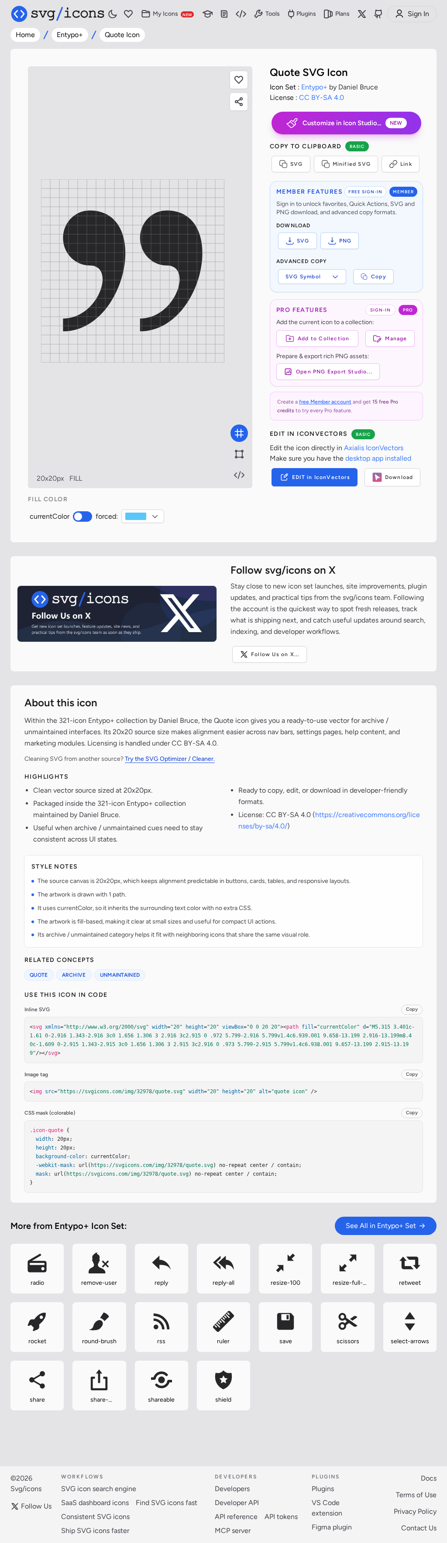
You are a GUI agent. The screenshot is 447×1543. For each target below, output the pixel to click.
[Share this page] (239, 101)
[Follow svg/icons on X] (117, 614)
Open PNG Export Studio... (334, 372)
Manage (396, 338)
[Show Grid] (239, 433)
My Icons (172, 13)
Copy (378, 277)
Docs (429, 1478)
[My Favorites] (128, 14)
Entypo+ (70, 35)
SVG (296, 164)
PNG (345, 241)
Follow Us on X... (275, 654)
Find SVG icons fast (166, 1503)
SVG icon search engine (98, 1489)
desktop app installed (378, 458)
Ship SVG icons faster (95, 1530)
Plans (342, 13)
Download (399, 477)
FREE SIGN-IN (365, 192)
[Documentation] (224, 14)
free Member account (325, 402)
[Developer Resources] (241, 14)
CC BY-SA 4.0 (321, 97)
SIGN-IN (380, 310)
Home (25, 35)
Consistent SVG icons (95, 1516)
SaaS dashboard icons (95, 1503)
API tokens (281, 1516)
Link (406, 164)
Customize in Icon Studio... (352, 123)
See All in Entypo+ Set (381, 1225)
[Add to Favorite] (239, 80)
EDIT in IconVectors (321, 477)
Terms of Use (416, 1495)
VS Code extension (327, 1508)
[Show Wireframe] (239, 454)
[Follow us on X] (362, 14)
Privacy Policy (415, 1511)
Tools (272, 13)
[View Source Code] (239, 475)
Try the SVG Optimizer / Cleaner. (170, 759)
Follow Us (36, 1506)
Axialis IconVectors (373, 448)
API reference (236, 1516)
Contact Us (419, 1528)
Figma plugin (332, 1527)
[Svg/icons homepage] (57, 14)
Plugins (306, 13)
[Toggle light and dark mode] (112, 14)
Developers (232, 1489)
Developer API (237, 1503)
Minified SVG (352, 164)
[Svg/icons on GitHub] (378, 14)
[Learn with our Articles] (208, 14)
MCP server (233, 1530)
